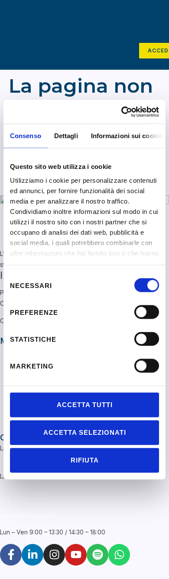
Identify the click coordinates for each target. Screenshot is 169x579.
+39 (24, 497)
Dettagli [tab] (66, 135)
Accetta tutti (85, 404)
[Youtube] (76, 555)
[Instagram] (54, 555)
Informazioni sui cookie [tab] (126, 135)
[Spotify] (97, 555)
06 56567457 (19, 487)
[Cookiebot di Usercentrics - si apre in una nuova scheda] (121, 111)
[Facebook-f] (11, 555)
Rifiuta (85, 460)
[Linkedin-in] (32, 555)
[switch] (146, 312)
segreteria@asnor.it (27, 515)
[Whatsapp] (119, 555)
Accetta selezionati (84, 432)
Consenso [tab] (25, 135)
